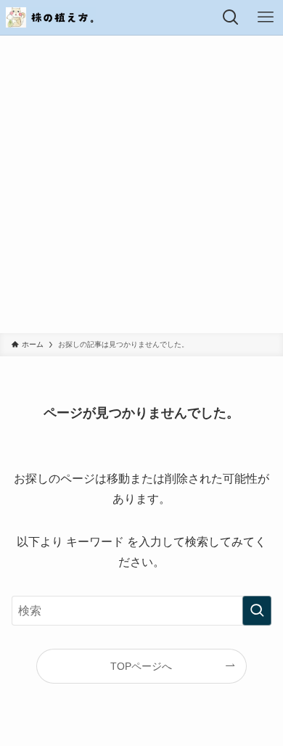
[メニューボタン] (265, 17)
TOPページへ (141, 666)
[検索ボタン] (230, 17)
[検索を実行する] (256, 611)
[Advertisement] (141, 184)
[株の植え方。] (51, 17)
